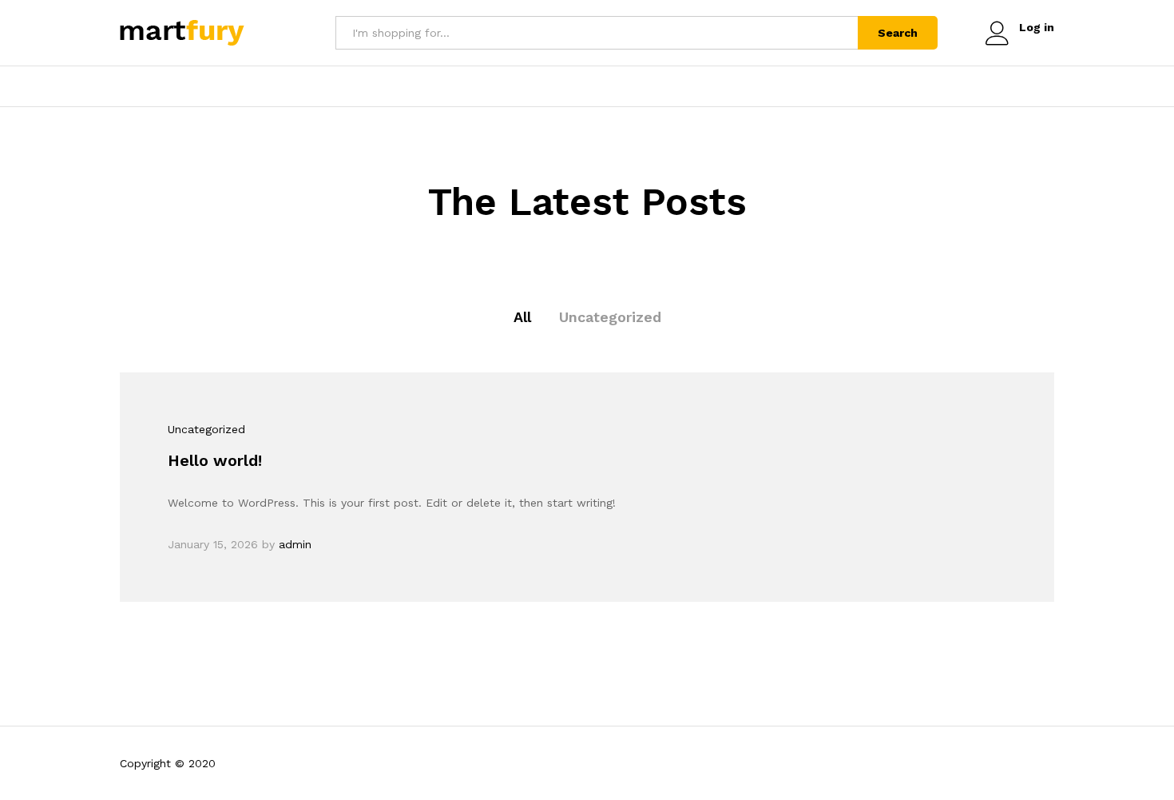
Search (898, 32)
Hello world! (215, 460)
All (522, 316)
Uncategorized (610, 316)
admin (295, 544)
